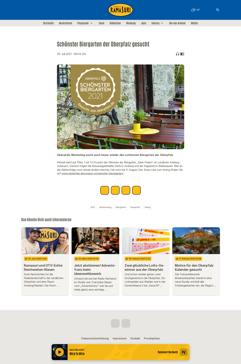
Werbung (131, 23)
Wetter (194, 23)
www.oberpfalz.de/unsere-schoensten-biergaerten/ (93, 173)
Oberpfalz (135, 207)
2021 (92, 207)
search (218, 10)
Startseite (48, 23)
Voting (147, 207)
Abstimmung (105, 207)
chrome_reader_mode (182, 54)
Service (155, 23)
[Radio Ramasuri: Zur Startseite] (120, 10)
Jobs (143, 23)
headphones (178, 54)
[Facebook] (24, 10)
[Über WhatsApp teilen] (126, 190)
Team (102, 23)
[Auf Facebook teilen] (105, 190)
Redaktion (115, 23)
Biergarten (121, 207)
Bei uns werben (177, 23)
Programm (83, 23)
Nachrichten (65, 23)
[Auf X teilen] (115, 190)
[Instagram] (31, 10)
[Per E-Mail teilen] (136, 190)
